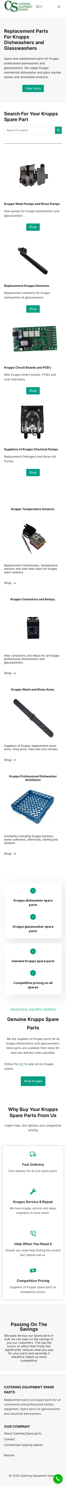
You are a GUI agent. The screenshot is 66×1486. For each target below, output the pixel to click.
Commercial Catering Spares (23, 1445)
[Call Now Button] (58, 1478)
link (21, 1064)
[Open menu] (59, 6)
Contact (9, 1439)
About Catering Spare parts (22, 1433)
